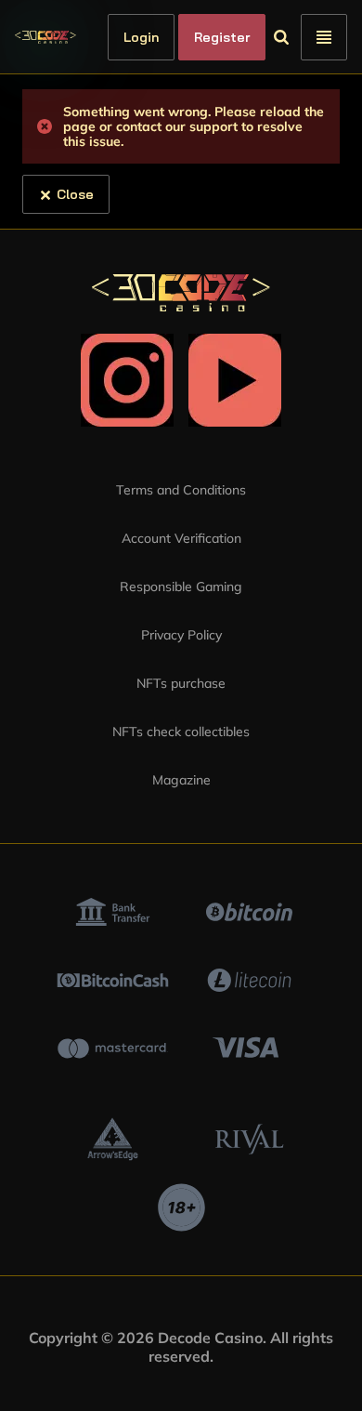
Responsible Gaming (181, 586)
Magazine (181, 779)
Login (172, 37)
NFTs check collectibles (181, 731)
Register (253, 37)
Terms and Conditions (181, 489)
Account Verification (181, 538)
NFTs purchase (181, 683)
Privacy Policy (181, 634)
